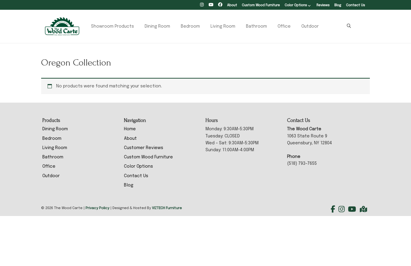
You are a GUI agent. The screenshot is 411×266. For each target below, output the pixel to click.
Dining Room (157, 26)
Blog (337, 5)
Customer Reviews (143, 148)
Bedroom (190, 26)
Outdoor (310, 26)
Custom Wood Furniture (261, 5)
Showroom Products (112, 26)
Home (130, 129)
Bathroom (256, 26)
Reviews (323, 5)
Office (284, 26)
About (232, 5)
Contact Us (355, 5)
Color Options (296, 5)
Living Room (222, 26)
